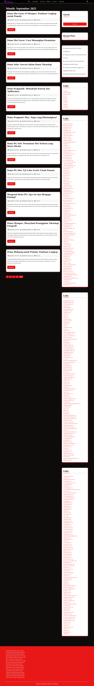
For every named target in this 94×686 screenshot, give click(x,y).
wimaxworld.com (67, 201)
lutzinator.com (66, 580)
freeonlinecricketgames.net (69, 203)
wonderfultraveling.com (68, 198)
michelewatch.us (67, 137)
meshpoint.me (66, 340)
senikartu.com (66, 322)
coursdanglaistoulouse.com (69, 132)
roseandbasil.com (67, 226)
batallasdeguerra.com (68, 188)
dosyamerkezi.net (67, 157)
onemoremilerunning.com (69, 373)
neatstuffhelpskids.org (68, 191)
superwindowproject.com (69, 253)
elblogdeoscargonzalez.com (69, 215)
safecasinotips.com (67, 555)
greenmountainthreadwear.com (70, 423)
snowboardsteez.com (68, 375)
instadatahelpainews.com (69, 620)
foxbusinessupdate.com (68, 400)
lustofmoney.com (67, 451)
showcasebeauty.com (68, 160)
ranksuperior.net (67, 440)
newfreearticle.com (67, 367)
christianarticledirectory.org (69, 283)
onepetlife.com (66, 602)
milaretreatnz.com (67, 181)
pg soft (12, 655)
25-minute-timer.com (68, 529)
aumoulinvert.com (67, 249)
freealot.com (66, 541)
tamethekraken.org (67, 579)
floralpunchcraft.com (68, 390)
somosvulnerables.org (68, 572)
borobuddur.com (67, 524)
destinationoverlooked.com (69, 443)
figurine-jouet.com (67, 613)
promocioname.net (67, 200)
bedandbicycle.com (67, 545)
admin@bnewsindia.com (27, 19)
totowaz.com (66, 430)
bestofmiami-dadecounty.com (70, 492)
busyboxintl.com (67, 344)
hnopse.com (66, 448)
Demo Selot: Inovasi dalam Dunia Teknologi (29, 64)
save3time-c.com (67, 147)
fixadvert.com (66, 143)
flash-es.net (65, 408)
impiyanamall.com (67, 507)
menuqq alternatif (10, 650)
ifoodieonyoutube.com (68, 494)
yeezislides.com (66, 486)
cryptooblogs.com (67, 517)
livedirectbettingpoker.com (69, 398)
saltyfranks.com (66, 171)
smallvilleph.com (67, 185)
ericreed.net (66, 236)
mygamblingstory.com (68, 300)
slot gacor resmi (19, 660)
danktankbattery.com (68, 393)
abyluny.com (66, 630)
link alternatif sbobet (10, 670)
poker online (9, 652)
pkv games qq (16, 652)
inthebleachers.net (67, 269)
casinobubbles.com (67, 504)
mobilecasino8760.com (68, 240)
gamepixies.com (67, 550)
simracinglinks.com (67, 155)
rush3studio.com (67, 312)
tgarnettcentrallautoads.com (69, 142)
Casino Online (35, 1)
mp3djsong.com (67, 130)
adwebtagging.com (67, 438)
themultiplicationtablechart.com (70, 278)
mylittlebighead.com (68, 539)
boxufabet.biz (66, 610)
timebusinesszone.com (68, 453)
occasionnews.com (67, 450)
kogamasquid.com (67, 276)
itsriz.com (65, 329)
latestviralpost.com (67, 365)
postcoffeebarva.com (68, 347)
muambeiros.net (67, 210)
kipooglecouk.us (67, 246)
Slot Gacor (54, 1)
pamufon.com (66, 575)
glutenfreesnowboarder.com (69, 585)
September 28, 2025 (14, 121)
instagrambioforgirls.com (69, 377)
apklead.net (66, 633)
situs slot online (20, 669)
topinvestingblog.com (68, 167)
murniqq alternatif (16, 674)
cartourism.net (66, 261)
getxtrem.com (66, 382)
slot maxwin (12, 659)
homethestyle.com (67, 521)
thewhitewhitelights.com (68, 228)
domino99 (15, 665)
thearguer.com (66, 387)
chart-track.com (66, 196)
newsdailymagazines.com (69, 482)
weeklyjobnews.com (68, 435)
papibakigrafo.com (67, 254)
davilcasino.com (67, 512)
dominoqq (65, 101)
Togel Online (61, 1)
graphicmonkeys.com (68, 549)
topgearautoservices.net (68, 612)
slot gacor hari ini (19, 655)
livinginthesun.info (67, 327)
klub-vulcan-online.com (68, 565)
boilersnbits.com (67, 363)
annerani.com (66, 173)
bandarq (15, 662)
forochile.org (66, 195)
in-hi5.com (65, 317)
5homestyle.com (67, 284)
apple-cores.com (67, 263)
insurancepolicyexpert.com (69, 162)
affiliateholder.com (67, 460)
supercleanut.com (67, 544)
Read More (12, 30)
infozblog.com (66, 211)
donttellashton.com (67, 310)
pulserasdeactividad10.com (69, 264)
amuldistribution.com (68, 522)
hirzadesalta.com (67, 501)
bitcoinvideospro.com (68, 334)
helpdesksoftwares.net (68, 476)
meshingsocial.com (67, 385)
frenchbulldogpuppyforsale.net (70, 274)
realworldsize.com (67, 353)
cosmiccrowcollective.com (69, 335)
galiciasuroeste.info (67, 186)
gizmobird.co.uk (67, 128)
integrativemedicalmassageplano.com (71, 403)
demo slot (65, 97)
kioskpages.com (67, 590)
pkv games (65, 107)
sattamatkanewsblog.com (69, 426)
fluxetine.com (66, 238)
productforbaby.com (68, 357)
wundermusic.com (67, 526)
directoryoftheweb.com (68, 309)
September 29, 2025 (14, 68)
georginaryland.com (67, 225)
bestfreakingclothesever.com (69, 416)
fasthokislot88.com (67, 554)
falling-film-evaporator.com (69, 418)
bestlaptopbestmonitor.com (69, 223)
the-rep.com (66, 170)
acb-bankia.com (67, 407)
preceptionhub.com (67, 484)
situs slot (65, 99)
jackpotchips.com (67, 557)
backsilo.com (66, 412)
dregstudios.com (67, 190)
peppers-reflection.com (68, 455)
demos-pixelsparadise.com (69, 150)
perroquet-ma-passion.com (69, 617)
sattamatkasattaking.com (68, 600)
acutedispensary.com (68, 425)
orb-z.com (65, 359)
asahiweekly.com (67, 542)
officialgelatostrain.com (68, 597)
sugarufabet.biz (66, 608)
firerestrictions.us (67, 206)
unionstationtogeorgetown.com (70, 535)
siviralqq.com (66, 413)
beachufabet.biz (66, 605)
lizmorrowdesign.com (68, 587)
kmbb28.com (66, 625)
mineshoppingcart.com (68, 496)
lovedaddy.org (66, 402)
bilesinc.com (66, 180)
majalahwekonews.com (68, 302)
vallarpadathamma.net (68, 352)
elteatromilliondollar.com (69, 349)
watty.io (65, 325)
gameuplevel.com (67, 519)
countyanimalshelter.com (69, 436)
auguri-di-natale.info (68, 135)
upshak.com (66, 410)
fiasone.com (66, 392)
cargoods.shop (66, 330)
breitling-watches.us (67, 140)
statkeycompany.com (68, 163)
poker (22, 650)
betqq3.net (65, 241)
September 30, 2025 (14, 19)
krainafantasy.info (67, 319)
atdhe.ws (65, 230)
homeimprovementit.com (69, 479)
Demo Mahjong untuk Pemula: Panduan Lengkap (32, 252)
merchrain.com (66, 623)
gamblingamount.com (68, 445)
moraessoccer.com (67, 193)
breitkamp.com (66, 567)
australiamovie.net (67, 127)
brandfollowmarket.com (68, 433)
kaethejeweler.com (67, 598)
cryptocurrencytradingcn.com (70, 428)
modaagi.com (66, 183)
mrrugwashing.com (67, 405)
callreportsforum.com (68, 627)
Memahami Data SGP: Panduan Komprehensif (75, 74)
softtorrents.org (66, 570)
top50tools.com (66, 168)
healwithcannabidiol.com (69, 589)
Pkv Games (42, 1)
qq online (65, 102)
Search (66, 14)
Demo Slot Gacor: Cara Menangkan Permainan (31, 40)
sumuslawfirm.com (67, 420)
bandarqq (65, 91)
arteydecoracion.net (67, 220)
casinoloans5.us (66, 243)
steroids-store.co (67, 218)
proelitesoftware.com (68, 559)
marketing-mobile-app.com (69, 388)
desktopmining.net (67, 268)
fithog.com (65, 221)
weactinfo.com (66, 383)
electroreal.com (66, 491)
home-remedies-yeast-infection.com (71, 489)
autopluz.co (66, 145)
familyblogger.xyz (67, 562)
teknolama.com (66, 355)
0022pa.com (66, 177)
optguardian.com (67, 509)
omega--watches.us (67, 138)
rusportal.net (66, 324)
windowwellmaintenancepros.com (71, 458)
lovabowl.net (66, 478)
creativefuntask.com (67, 531)
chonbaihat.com (67, 213)
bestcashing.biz (66, 205)
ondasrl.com (66, 582)
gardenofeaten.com (67, 370)
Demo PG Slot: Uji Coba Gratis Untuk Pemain (30, 170)
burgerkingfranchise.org (68, 350)
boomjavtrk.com (67, 632)
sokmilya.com (66, 628)
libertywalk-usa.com (68, 125)
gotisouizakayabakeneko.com (70, 339)
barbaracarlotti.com (67, 266)
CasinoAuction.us (67, 244)
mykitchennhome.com (68, 248)
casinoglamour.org (67, 279)
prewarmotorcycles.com (68, 153)
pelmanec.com (66, 305)
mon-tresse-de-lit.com (68, 607)
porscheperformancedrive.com (70, 577)
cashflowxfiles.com (67, 378)
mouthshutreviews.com (68, 499)
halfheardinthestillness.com (69, 233)
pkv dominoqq (66, 94)
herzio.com (65, 315)
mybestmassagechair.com (69, 234)
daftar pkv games (67, 92)
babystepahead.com (67, 441)
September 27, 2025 (14, 174)
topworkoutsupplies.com (69, 497)
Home (29, 1)
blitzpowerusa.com (67, 368)
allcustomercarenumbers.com (70, 560)
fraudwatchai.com (67, 514)
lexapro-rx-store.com (68, 271)
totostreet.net (66, 511)
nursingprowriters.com (68, 422)
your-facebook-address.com (69, 615)
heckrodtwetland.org (68, 231)
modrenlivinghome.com (68, 618)
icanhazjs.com (66, 256)
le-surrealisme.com (67, 158)
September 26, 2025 (14, 229)
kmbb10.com (66, 380)
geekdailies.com (67, 622)
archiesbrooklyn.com (68, 208)
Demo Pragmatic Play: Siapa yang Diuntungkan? (32, 117)
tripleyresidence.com (68, 569)
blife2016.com (66, 584)
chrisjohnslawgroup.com (69, 564)
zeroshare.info (66, 178)
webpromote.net (67, 216)
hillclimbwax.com (67, 446)
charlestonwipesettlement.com (70, 431)
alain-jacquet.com (67, 337)
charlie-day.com (67, 397)
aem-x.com (65, 516)
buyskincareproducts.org (69, 273)
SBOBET (49, 1)
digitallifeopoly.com (67, 502)
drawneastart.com (67, 552)
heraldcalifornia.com (68, 547)
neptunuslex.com (67, 133)
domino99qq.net (67, 307)
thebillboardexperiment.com (69, 604)
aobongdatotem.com (68, 487)
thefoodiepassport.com (68, 251)
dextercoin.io (66, 281)
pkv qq (64, 96)
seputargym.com (67, 506)
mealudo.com (66, 395)
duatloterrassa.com (67, 574)
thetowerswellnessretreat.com (70, 595)
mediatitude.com (67, 152)
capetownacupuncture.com (69, 332)
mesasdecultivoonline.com (69, 362)
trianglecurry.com (67, 592)
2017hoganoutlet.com (68, 304)
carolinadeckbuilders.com (69, 165)
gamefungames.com (67, 527)
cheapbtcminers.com (68, 534)
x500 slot (10, 657)
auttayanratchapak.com (68, 345)
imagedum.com (66, 594)
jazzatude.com (66, 175)
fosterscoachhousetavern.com (70, 360)
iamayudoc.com (67, 537)
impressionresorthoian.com (69, 415)
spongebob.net (66, 342)
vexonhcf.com (66, 148)
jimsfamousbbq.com (68, 123)
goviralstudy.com (67, 259)
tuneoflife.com (66, 456)
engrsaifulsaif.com (67, 532)
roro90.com (66, 314)
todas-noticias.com (67, 320)
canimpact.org (66, 258)
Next (21, 276)
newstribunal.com (67, 481)
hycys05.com (66, 372)
